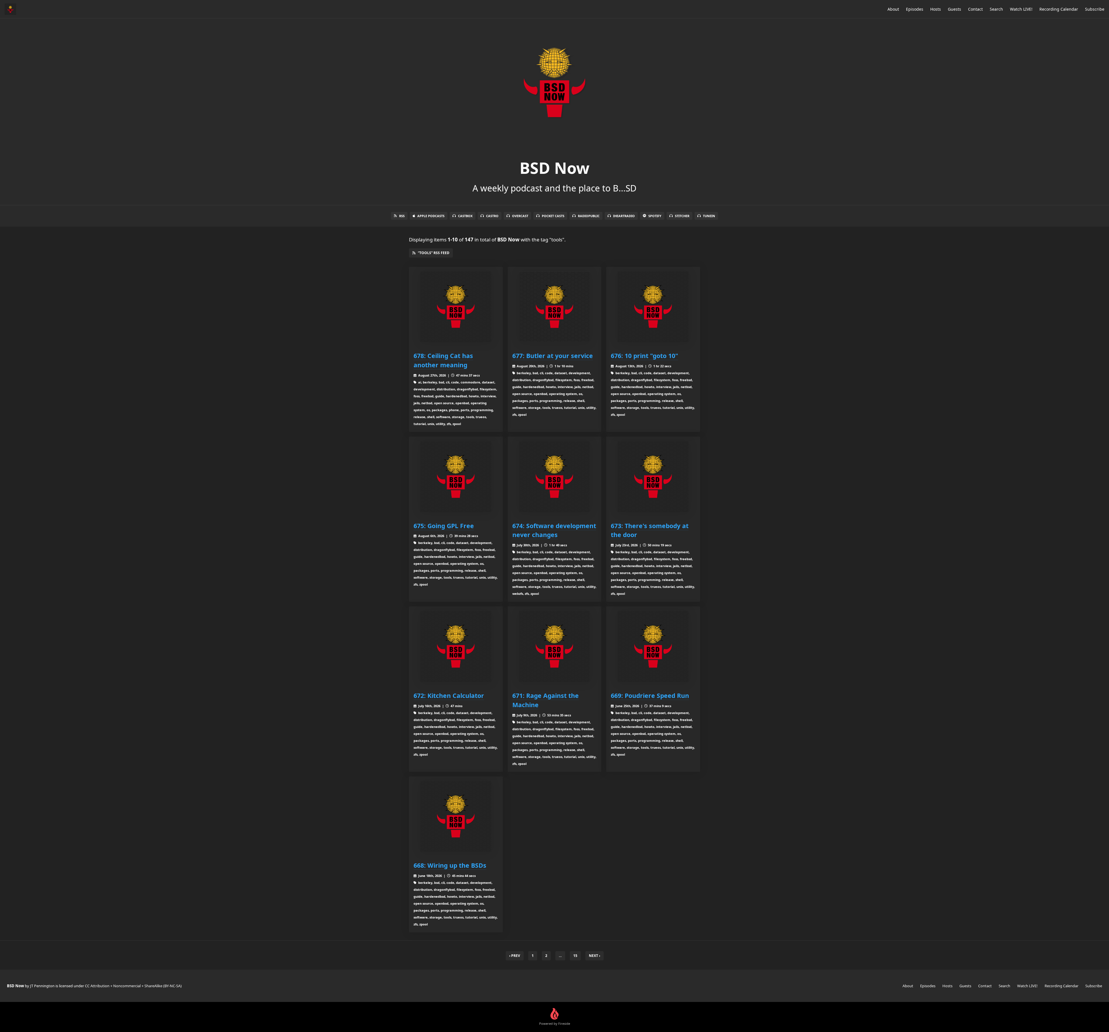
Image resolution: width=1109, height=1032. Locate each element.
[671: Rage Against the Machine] (555, 646)
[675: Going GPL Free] (456, 476)
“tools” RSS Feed (433, 252)
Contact (975, 9)
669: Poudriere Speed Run (650, 695)
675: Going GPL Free (444, 525)
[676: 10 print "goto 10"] (653, 306)
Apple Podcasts (430, 216)
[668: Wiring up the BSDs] (456, 816)
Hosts (935, 9)
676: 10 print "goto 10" (644, 355)
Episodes (914, 9)
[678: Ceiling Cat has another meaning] (456, 306)
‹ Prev (514, 955)
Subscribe (1094, 9)
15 (575, 955)
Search (996, 9)
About (893, 9)
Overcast (520, 216)
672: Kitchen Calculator (449, 695)
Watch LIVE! (1021, 9)
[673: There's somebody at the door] (653, 476)
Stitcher (682, 216)
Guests (954, 9)
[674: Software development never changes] (555, 476)
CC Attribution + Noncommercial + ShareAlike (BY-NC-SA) (133, 985)
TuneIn (709, 216)
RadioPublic (589, 216)
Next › (594, 955)
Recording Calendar (1058, 9)
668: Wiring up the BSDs (450, 865)
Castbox (465, 216)
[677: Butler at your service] (555, 306)
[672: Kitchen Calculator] (456, 646)
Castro (492, 216)
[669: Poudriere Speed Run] (653, 646)
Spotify (654, 216)
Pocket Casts (553, 216)
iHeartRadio (624, 216)
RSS (402, 216)
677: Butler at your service (552, 355)
